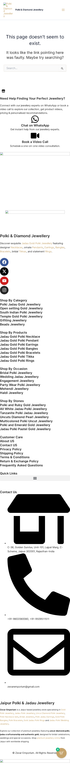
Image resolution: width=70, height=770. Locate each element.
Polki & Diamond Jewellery (29, 9)
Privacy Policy (11, 449)
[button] (35, 478)
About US (7, 441)
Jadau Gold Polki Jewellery (37, 243)
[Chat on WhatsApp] (35, 119)
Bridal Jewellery (27, 717)
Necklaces (17, 247)
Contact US (8, 445)
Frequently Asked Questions (21, 465)
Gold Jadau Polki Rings (34, 720)
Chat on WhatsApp (35, 125)
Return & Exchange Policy (19, 461)
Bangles (60, 247)
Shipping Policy (11, 453)
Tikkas (22, 251)
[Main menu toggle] (63, 9)
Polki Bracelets (16, 720)
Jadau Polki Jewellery (25, 713)
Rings (48, 251)
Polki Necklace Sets (9, 717)
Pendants (37, 247)
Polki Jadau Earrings (44, 717)
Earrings (49, 247)
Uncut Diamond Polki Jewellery (50, 713)
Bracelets (5, 251)
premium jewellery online (48, 738)
